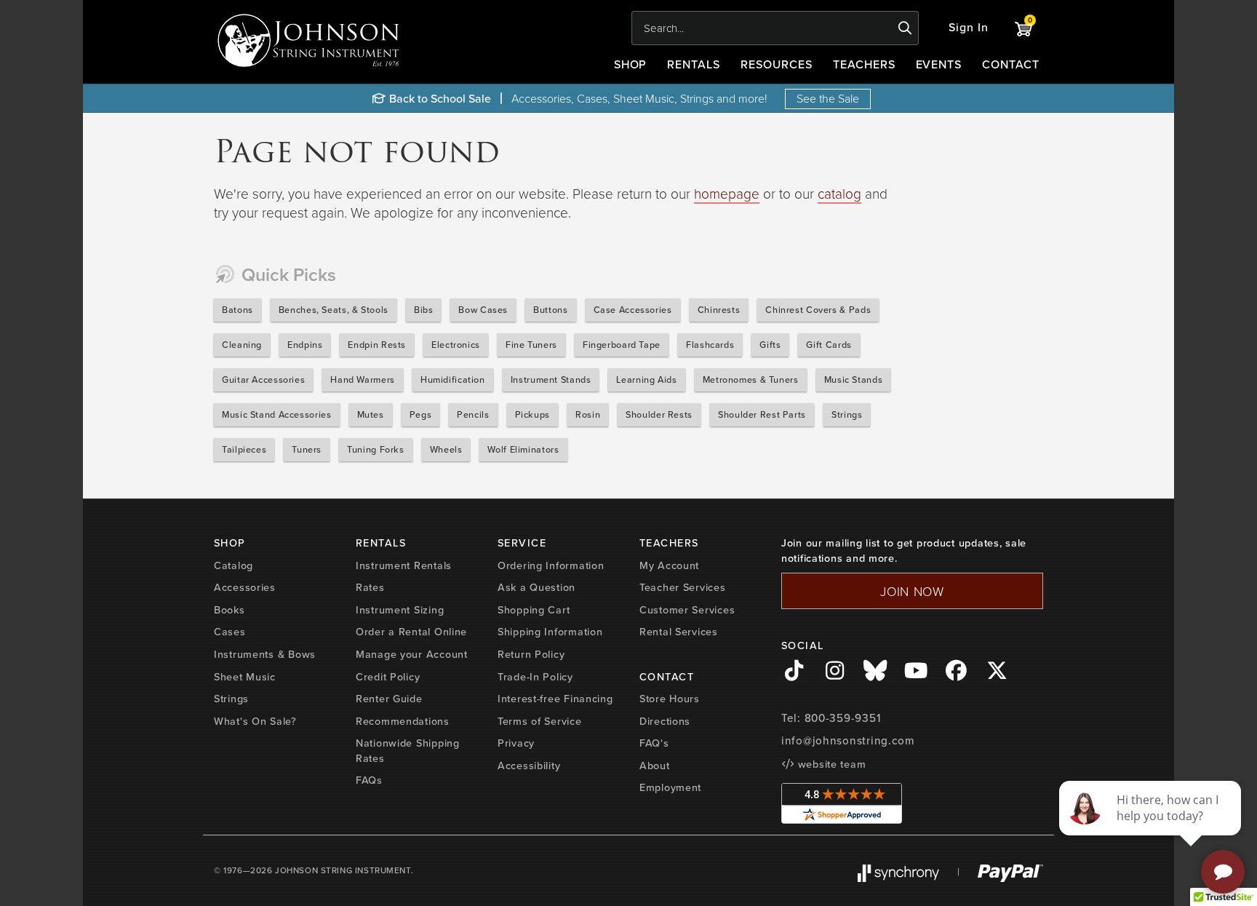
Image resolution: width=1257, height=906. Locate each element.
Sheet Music (245, 677)
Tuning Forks (375, 449)
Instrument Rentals (404, 565)
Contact (1010, 64)
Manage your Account (412, 654)
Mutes (370, 414)
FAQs (369, 780)
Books (229, 610)
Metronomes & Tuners (751, 379)
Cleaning (242, 344)
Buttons (550, 310)
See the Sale (828, 98)
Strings (846, 414)
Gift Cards (828, 344)
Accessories (245, 587)
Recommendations (403, 721)
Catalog (233, 565)
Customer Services (687, 610)
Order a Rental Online (411, 632)
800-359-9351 (843, 718)
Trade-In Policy (535, 677)
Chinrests (719, 310)
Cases (230, 632)
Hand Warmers (362, 379)
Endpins (304, 344)
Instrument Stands (551, 379)
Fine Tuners (531, 344)
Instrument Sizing (400, 610)
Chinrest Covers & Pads (818, 310)
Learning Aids (646, 379)
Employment (670, 787)
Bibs (424, 310)
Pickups (532, 414)
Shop (630, 64)
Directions (664, 721)
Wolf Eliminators (523, 449)
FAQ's (654, 743)
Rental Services (678, 632)
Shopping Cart (534, 610)
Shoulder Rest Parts (762, 414)
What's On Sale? (255, 721)
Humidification (452, 379)
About (654, 766)
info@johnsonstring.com (848, 741)
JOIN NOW (912, 591)
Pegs (421, 414)
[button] (968, 28)
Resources (777, 64)
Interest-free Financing (555, 699)
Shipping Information (550, 632)
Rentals (693, 64)
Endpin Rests (377, 344)
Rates (370, 587)
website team (830, 764)
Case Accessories (633, 310)
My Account (669, 565)
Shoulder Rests (659, 414)
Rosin (587, 414)
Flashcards (710, 344)
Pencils (473, 414)
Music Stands (853, 379)
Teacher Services (682, 587)
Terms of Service (540, 721)
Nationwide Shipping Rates (408, 750)
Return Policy (531, 654)
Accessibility (529, 766)
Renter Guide (389, 699)
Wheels (446, 449)
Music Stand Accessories (277, 414)
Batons (237, 310)
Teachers (864, 64)
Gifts (770, 344)
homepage (726, 193)
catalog (839, 193)
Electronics (455, 344)
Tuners (307, 449)
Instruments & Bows (265, 654)
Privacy (516, 743)
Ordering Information (551, 565)
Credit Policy (388, 677)
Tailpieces (244, 449)
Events (939, 64)
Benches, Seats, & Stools (333, 310)
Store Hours (669, 699)
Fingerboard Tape (622, 344)
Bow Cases (483, 310)
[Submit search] (905, 28)
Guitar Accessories (263, 379)
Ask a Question (536, 587)
